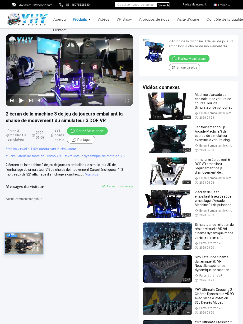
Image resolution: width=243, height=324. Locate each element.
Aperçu (59, 19)
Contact (59, 30)
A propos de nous (154, 19)
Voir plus (91, 174)
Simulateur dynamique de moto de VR (96, 156)
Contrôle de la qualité (224, 19)
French (222, 5)
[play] (69, 70)
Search (163, 5)
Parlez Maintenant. (90, 131)
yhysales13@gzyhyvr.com (35, 5)
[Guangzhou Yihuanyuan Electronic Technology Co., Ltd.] (28, 18)
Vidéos (103, 19)
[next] (31, 100)
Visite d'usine (188, 19)
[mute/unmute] (40, 100)
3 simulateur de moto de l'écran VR (34, 156)
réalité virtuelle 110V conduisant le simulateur (42, 149)
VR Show (124, 19)
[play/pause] (21, 100)
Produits (80, 19)
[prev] (12, 100)
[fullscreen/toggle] (126, 100)
